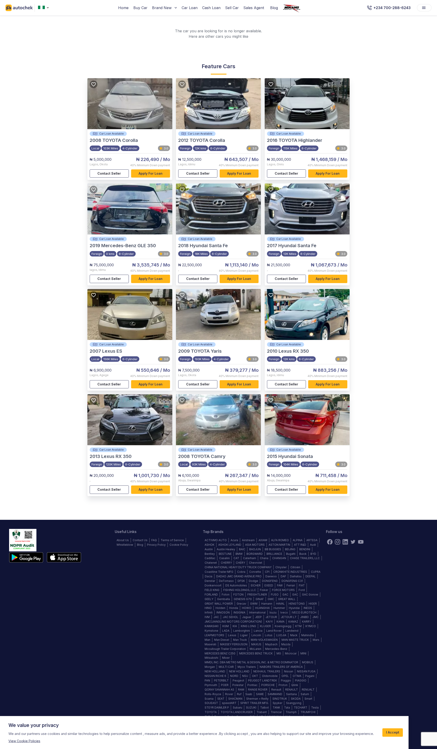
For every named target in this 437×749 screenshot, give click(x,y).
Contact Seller (109, 173)
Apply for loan (151, 173)
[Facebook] (330, 542)
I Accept (392, 732)
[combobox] (44, 8)
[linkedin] (345, 542)
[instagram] (337, 542)
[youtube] (361, 542)
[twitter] (353, 542)
